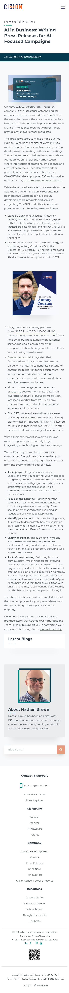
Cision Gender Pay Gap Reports (34, 881)
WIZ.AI (15, 391)
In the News (34, 869)
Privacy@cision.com (41, 936)
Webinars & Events (34, 903)
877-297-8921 (51, 940)
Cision (11, 243)
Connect (35, 817)
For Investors (34, 875)
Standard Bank (16, 216)
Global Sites (42, 985)
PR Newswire (34, 829)
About (28, 709)
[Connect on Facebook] (30, 943)
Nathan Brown (32, 57)
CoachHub (30, 417)
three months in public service (42, 180)
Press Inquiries (34, 800)
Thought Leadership (34, 915)
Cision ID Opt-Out (50, 975)
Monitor (34, 823)
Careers (34, 857)
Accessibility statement (22, 975)
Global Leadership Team (35, 851)
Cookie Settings (28, 979)
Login (28, 985)
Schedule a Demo (34, 794)
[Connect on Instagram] (37, 943)
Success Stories (34, 898)
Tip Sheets (34, 921)
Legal (37, 975)
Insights (34, 835)
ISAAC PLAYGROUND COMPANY (35, 331)
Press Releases (34, 863)
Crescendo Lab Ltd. (19, 357)
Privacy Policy (13, 979)
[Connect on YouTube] (41, 943)
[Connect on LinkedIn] (26, 943)
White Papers (35, 909)
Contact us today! (51, 629)
